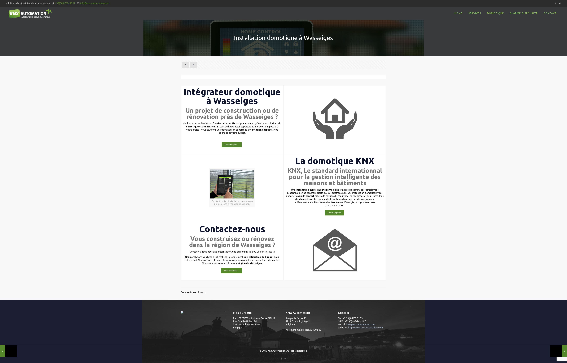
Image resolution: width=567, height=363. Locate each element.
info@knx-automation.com (94, 3)
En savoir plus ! (334, 213)
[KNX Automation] (30, 13)
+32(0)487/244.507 (65, 3)
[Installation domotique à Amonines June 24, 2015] (558, 351)
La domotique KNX (334, 161)
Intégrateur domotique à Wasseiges (232, 96)
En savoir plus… (232, 145)
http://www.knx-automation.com (365, 327)
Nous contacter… (231, 271)
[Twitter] (559, 3)
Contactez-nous (232, 229)
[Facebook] (555, 3)
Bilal (294, 354)
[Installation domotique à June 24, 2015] (8, 351)
